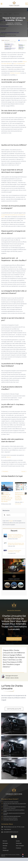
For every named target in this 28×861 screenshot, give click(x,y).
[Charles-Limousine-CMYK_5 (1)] (14, 1)
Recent (14, 530)
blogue (11, 520)
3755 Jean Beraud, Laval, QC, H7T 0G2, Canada (14, 826)
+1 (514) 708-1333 (7, 829)
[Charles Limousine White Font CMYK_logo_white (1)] (14, 787)
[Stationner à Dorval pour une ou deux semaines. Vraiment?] (5, 543)
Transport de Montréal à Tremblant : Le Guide (14, 551)
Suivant (23, 471)
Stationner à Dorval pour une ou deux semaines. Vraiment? (20, 496)
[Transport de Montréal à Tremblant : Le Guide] (5, 550)
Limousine (17, 23)
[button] (2, 493)
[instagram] (15, 836)
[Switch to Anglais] (23, 854)
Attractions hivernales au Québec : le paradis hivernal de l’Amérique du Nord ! (6, 497)
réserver (8, 457)
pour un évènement (19, 63)
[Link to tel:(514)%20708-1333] (26, 4)
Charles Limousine (15, 73)
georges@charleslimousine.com (11, 831)
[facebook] (12, 836)
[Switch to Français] (23, 856)
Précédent (5, 471)
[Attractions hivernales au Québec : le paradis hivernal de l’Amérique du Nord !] (5, 534)
